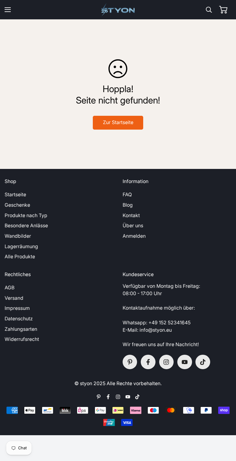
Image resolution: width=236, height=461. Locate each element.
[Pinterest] (130, 362)
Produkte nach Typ (26, 215)
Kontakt (131, 215)
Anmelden (134, 236)
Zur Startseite (118, 122)
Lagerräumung (21, 246)
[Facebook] (148, 362)
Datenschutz (19, 319)
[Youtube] (184, 362)
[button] (223, 10)
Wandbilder (18, 236)
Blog (128, 205)
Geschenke (17, 205)
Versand (14, 298)
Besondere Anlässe (26, 226)
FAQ (127, 194)
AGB (9, 288)
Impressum (17, 308)
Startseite (15, 194)
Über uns (133, 226)
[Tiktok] (202, 362)
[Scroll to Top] (224, 428)
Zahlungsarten (21, 329)
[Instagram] (166, 362)
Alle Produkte (20, 257)
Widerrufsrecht (22, 339)
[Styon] (118, 9)
